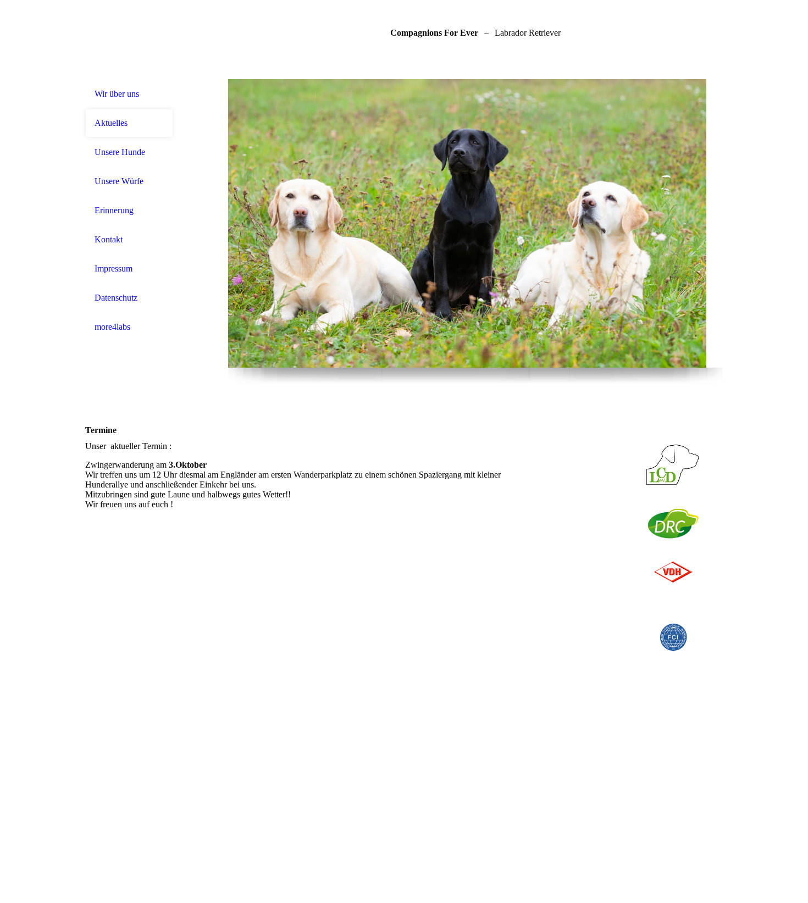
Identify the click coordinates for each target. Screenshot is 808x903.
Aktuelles (111, 123)
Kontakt (109, 239)
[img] (475, 223)
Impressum (113, 268)
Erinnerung (114, 210)
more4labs (112, 326)
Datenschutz (116, 297)
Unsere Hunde (120, 152)
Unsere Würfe (119, 181)
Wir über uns (117, 93)
